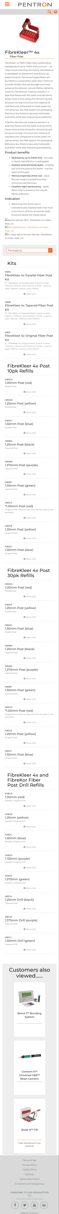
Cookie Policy (29, 1169)
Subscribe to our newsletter (29, 1192)
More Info (30, 294)
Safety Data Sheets (29, 1179)
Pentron (35, 4)
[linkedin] (44, 1205)
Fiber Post (16, 56)
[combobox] (30, 250)
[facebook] (15, 1205)
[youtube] (34, 1205)
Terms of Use (29, 1160)
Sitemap (29, 1174)
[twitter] (24, 1205)
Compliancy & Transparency (29, 1183)
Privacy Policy (29, 1165)
